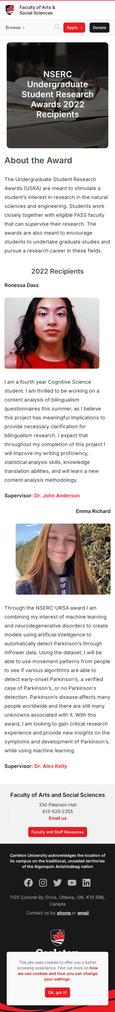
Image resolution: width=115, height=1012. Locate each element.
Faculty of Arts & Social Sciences (37, 10)
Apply (72, 27)
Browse (13, 27)
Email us (58, 818)
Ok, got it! (57, 992)
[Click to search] (57, 28)
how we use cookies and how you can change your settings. (58, 973)
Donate (99, 27)
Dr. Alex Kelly (50, 766)
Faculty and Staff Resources (58, 831)
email (83, 913)
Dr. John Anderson (57, 495)
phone (64, 913)
